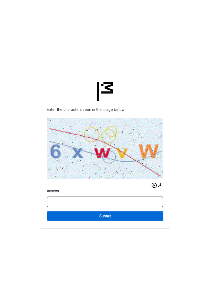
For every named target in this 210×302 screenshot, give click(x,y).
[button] (154, 185)
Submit (105, 216)
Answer (53, 191)
